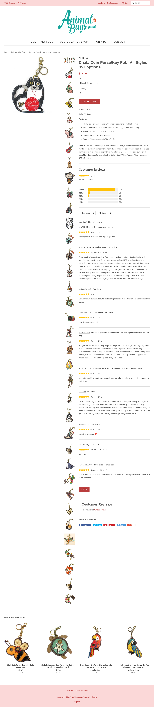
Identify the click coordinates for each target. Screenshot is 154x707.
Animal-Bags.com (76, 697)
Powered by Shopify (90, 697)
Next (84, 489)
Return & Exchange (82, 690)
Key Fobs (47, 41)
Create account (112, 3)
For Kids (101, 41)
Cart (126, 3)
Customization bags (74, 41)
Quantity (82, 89)
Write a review (100, 510)
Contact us (69, 690)
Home (32, 41)
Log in (100, 3)
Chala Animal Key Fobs (18, 52)
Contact (119, 41)
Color (81, 79)
